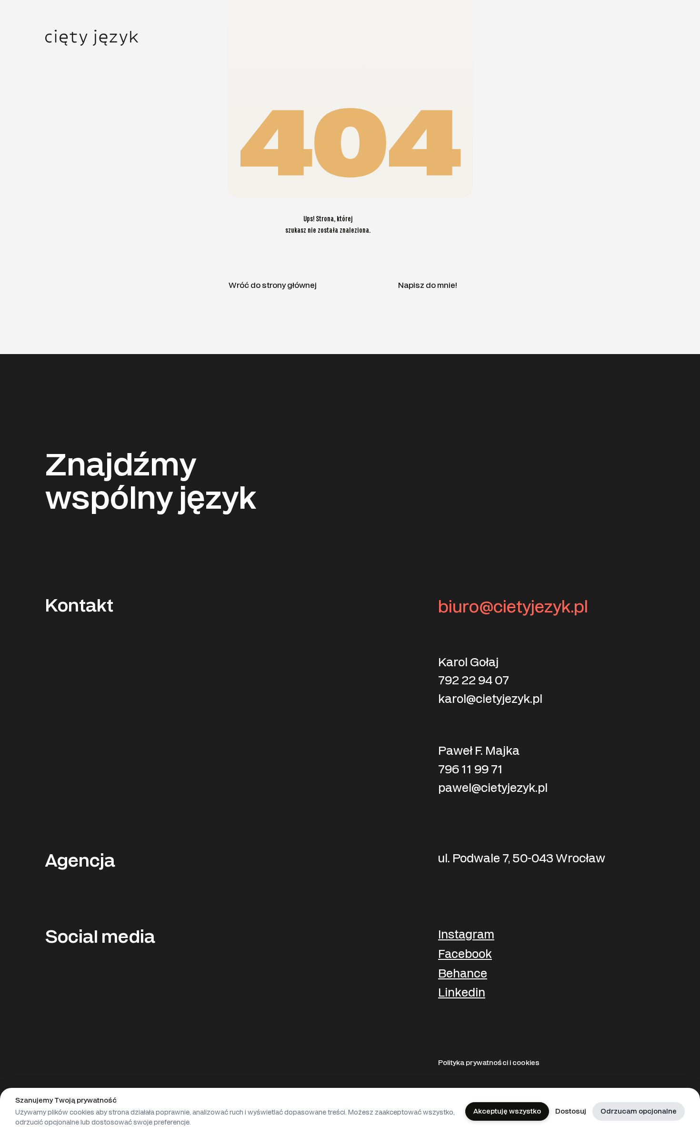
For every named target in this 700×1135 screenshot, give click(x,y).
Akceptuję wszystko (507, 1111)
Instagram (466, 935)
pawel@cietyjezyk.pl (493, 788)
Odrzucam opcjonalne (638, 1111)
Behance (462, 974)
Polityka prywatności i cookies (489, 1063)
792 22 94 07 (473, 680)
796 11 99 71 (470, 769)
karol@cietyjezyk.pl (490, 699)
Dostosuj (570, 1111)
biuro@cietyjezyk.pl (513, 607)
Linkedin (461, 993)
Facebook (465, 954)
